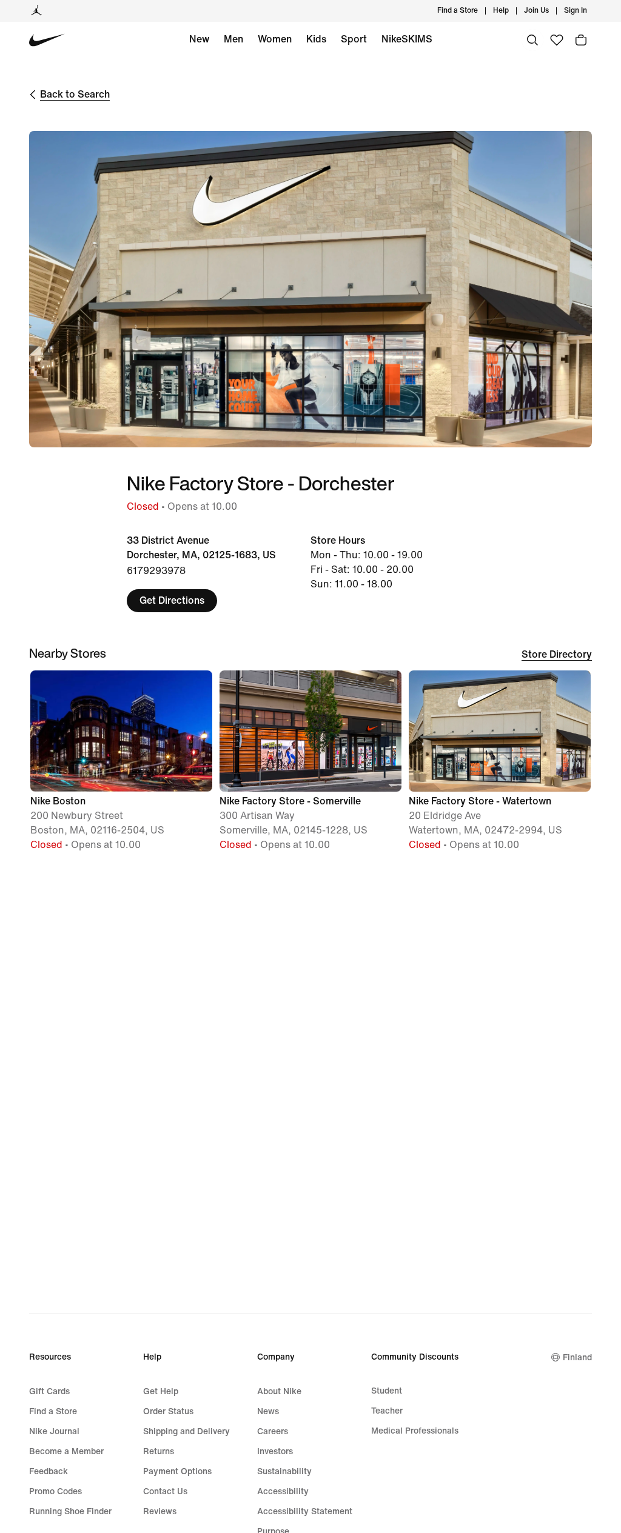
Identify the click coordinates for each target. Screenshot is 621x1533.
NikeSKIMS (406, 39)
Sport (354, 39)
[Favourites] (557, 40)
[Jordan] (36, 11)
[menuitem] (512, 11)
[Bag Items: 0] (581, 40)
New (199, 39)
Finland (577, 1357)
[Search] (532, 40)
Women (275, 39)
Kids (316, 39)
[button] (121, 766)
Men (233, 39)
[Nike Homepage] (47, 40)
